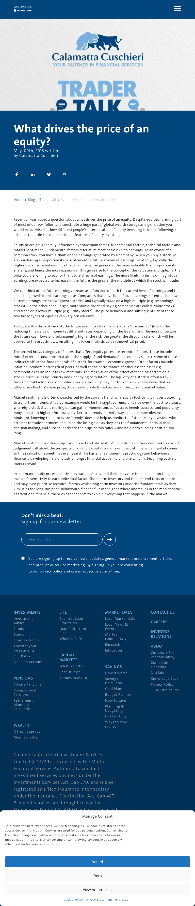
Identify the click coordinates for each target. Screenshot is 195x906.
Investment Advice (23, 621)
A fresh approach (28, 732)
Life (63, 613)
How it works (116, 673)
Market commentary (116, 637)
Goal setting (115, 716)
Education (113, 651)
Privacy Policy (162, 685)
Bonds (19, 635)
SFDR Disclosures (165, 690)
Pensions (23, 678)
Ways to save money (116, 724)
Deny (97, 876)
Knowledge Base (164, 679)
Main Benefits (25, 737)
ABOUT (157, 647)
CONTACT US (163, 613)
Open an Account (28, 662)
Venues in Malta (73, 678)
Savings (113, 667)
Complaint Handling (160, 665)
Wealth (21, 725)
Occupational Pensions (25, 693)
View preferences (97, 890)
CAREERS (159, 622)
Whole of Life (70, 639)
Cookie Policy (73, 899)
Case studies (70, 672)
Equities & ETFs (27, 640)
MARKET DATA (118, 613)
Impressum (123, 899)
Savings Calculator (114, 681)
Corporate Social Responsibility (165, 655)
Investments (27, 613)
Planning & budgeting (114, 709)
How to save (115, 701)
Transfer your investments (25, 648)
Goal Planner (116, 689)
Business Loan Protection (71, 621)
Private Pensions (28, 685)
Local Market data (120, 619)
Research (112, 645)
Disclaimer (160, 673)
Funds (19, 629)
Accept (97, 862)
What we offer (71, 666)
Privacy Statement (99, 899)
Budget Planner (118, 695)
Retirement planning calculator (23, 705)
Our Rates (22, 656)
